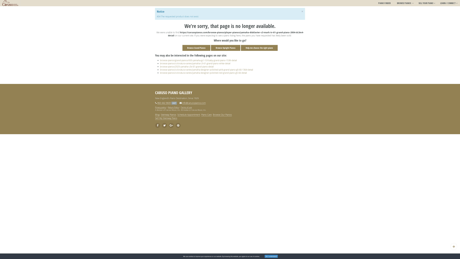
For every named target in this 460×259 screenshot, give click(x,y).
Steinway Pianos (168, 114)
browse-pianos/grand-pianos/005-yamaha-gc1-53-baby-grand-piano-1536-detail (198, 60)
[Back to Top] (454, 246)
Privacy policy (160, 107)
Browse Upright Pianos (226, 47)
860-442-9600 (164, 102)
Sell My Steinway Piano (166, 118)
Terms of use (186, 107)
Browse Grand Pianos (196, 47)
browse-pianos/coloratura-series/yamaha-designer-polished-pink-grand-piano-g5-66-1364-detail (206, 69)
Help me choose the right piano (259, 47)
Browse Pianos (404, 3)
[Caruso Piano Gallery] (10, 3)
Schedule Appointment (188, 114)
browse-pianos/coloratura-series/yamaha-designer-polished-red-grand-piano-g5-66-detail (203, 72)
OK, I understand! (271, 256)
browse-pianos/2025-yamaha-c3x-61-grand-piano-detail (187, 66)
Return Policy (173, 107)
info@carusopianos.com (194, 102)
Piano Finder (384, 3)
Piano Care (206, 114)
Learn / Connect (448, 3)
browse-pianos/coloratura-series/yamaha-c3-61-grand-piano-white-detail (195, 63)
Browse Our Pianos (222, 114)
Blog (157, 114)
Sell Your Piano (426, 3)
